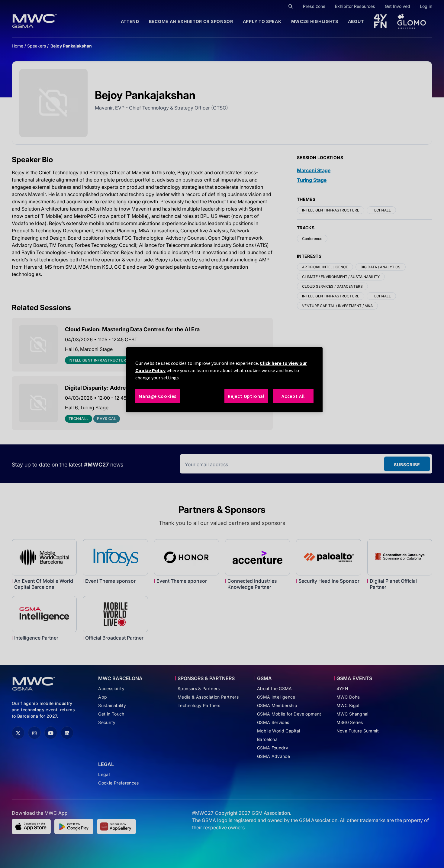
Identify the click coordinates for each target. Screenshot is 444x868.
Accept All (293, 396)
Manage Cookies (157, 396)
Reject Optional (246, 396)
